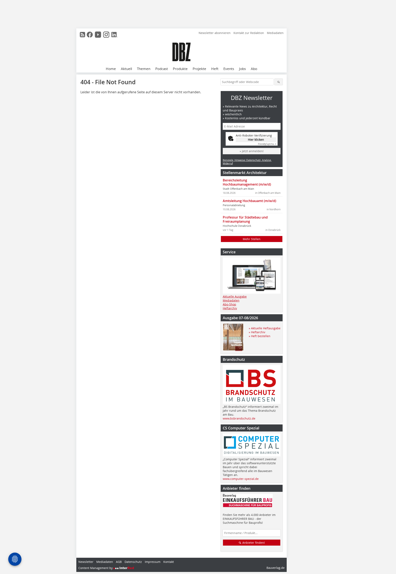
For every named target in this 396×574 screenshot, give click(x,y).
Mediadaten (275, 33)
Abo (254, 68)
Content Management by (95, 568)
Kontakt (168, 562)
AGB (119, 562)
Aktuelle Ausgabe (235, 296)
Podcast (161, 68)
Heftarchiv (230, 308)
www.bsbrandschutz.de (239, 418)
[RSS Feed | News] (82, 34)
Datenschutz (133, 562)
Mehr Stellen (251, 239)
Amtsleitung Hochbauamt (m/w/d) (249, 201)
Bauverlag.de (275, 568)
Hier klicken (256, 139)
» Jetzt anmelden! (252, 151)
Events (228, 68)
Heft (214, 68)
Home (111, 68)
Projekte (199, 68)
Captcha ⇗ (267, 144)
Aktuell (126, 68)
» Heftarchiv (257, 332)
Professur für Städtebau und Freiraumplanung (245, 219)
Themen (143, 68)
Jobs (242, 68)
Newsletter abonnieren (215, 33)
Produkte (180, 68)
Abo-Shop (229, 304)
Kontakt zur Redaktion (248, 33)
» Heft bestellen (259, 336)
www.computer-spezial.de (241, 479)
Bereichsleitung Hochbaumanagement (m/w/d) (247, 182)
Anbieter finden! (253, 543)
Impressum (152, 562)
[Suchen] (279, 82)
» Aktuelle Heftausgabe (264, 328)
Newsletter (85, 562)
